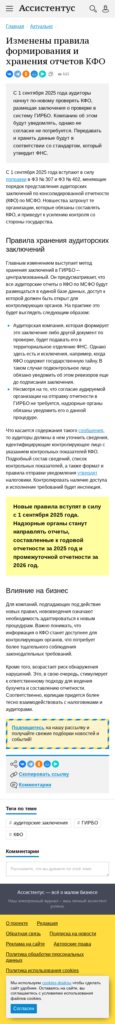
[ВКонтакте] (9, 74)
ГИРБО (90, 822)
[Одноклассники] (25, 74)
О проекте (17, 923)
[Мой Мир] (34, 74)
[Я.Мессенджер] (42, 74)
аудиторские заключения (41, 822)
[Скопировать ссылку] (50, 74)
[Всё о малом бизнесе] (47, 9)
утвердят (87, 472)
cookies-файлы (56, 982)
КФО (18, 834)
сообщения (90, 430)
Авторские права (72, 943)
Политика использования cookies (42, 970)
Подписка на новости (73, 933)
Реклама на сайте (25, 943)
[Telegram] (17, 74)
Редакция (47, 923)
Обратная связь (23, 933)
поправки (16, 179)
